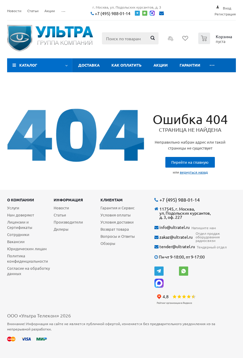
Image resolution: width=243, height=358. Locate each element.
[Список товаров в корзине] (215, 42)
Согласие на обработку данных (28, 271)
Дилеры (61, 229)
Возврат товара (114, 229)
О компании (20, 199)
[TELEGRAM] (159, 271)
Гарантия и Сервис (117, 207)
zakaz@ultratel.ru (176, 237)
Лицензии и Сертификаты (19, 224)
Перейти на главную (190, 162)
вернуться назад (194, 172)
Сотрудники (18, 234)
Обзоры (107, 243)
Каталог (28, 65)
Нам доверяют (20, 214)
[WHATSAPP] (183, 271)
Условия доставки (117, 221)
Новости (61, 207)
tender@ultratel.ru (177, 246)
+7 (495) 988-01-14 (112, 13)
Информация (68, 199)
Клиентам (111, 199)
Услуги (13, 207)
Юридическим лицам (27, 248)
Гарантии (190, 65)
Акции (161, 65)
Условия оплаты (115, 214)
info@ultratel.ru (174, 227)
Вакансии (16, 241)
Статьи (60, 214)
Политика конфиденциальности (27, 258)
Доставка (89, 65)
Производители (68, 221)
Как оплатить (126, 65)
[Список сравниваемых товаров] (170, 40)
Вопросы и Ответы (117, 236)
